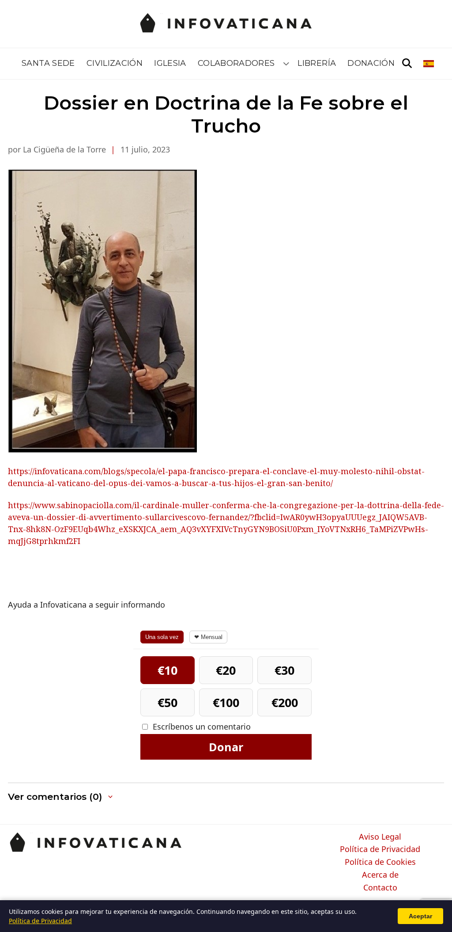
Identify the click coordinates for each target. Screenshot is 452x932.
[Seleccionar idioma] (429, 63)
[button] (61, 797)
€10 (167, 670)
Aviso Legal (380, 837)
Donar (226, 746)
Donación (371, 63)
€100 (226, 702)
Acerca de (380, 875)
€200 (284, 702)
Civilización (115, 63)
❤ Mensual (208, 637)
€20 (226, 670)
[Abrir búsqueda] (406, 63)
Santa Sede (48, 63)
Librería (317, 63)
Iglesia (170, 63)
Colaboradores (236, 63)
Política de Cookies (380, 862)
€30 (284, 670)
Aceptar (420, 916)
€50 (167, 702)
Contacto (380, 887)
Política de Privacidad (380, 849)
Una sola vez (162, 637)
